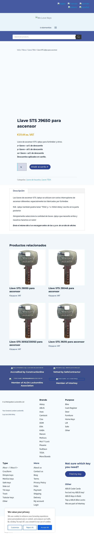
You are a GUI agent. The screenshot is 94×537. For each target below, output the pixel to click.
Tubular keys (8, 497)
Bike (67, 404)
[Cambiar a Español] (84, 7)
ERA (41, 427)
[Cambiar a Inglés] (62, 3)
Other (67, 430)
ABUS (41, 408)
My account (39, 501)
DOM (41, 423)
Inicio (19, 50)
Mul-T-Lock (44, 441)
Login (36, 505)
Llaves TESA (32, 50)
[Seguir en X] (12, 3)
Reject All (29, 527)
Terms (36, 479)
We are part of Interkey (75, 504)
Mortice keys (8, 479)
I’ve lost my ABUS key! (74, 492)
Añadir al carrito (38, 167)
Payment (37, 490)
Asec (41, 412)
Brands (43, 400)
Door (67, 412)
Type (5, 463)
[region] (30, 520)
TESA (41, 453)
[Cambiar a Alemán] (84, 3)
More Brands (44, 456)
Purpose (69, 400)
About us (38, 468)
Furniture (69, 415)
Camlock (43, 415)
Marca (24, 50)
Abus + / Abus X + (10, 468)
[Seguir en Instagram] (8, 3)
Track (5, 494)
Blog (36, 475)
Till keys (6, 490)
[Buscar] (78, 37)
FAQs (36, 486)
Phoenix (42, 445)
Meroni (42, 434)
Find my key (75, 474)
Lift (66, 423)
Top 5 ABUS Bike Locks (75, 500)
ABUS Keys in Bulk (73, 496)
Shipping (37, 494)
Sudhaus (43, 449)
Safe (67, 427)
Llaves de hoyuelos (33, 180)
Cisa (41, 419)
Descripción (19, 190)
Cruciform (7, 471)
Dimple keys (8, 475)
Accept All (45, 527)
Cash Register (71, 408)
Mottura (42, 438)
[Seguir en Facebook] (4, 3)
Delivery (37, 497)
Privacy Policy (40, 482)
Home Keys (70, 419)
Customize (15, 527)
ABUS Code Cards (73, 489)
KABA (41, 430)
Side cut (6, 486)
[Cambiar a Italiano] (72, 7)
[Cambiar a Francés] (73, 3)
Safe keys (7, 482)
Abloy (42, 404)
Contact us (38, 471)
